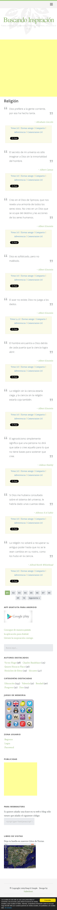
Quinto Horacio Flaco (15, 667)
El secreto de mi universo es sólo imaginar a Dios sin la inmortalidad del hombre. (28, 157)
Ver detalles (8, 908)
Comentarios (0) (35, 132)
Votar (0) (15, 128)
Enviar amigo (27, 128)
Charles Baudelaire (32, 663)
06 (37, 592)
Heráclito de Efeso (13, 671)
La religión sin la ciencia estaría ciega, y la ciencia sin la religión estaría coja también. (26, 395)
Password (9, 747)
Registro (9, 739)
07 (43, 592)
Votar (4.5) (15, 319)
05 (31, 592)
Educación (10, 683)
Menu (51, 4)
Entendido (48, 900)
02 (13, 592)
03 (19, 592)
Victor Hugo (10, 663)
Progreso (9, 687)
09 (18, 598)
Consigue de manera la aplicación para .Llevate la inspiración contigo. (19, 634)
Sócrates (33, 671)
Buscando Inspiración (28, 19)
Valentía (26, 683)
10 (24, 598)
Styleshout (28, 891)
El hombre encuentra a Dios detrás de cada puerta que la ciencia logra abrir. (28, 347)
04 (25, 592)
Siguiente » (34, 598)
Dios (21, 687)
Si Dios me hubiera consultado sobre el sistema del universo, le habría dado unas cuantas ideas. (27, 499)
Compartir (40, 128)
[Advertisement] (28, 68)
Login (7, 743)
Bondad (39, 683)
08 (49, 592)
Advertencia (20, 132)
